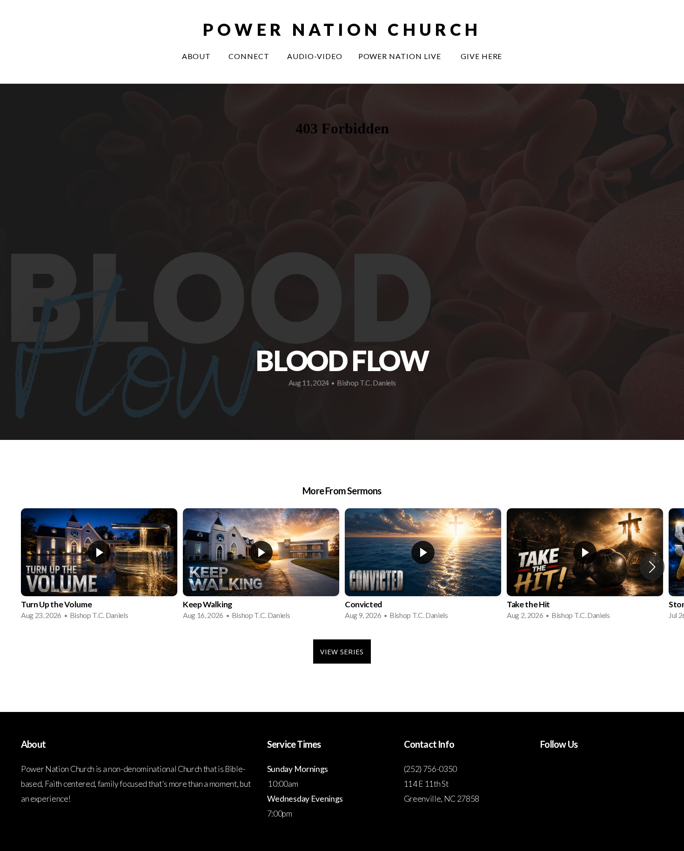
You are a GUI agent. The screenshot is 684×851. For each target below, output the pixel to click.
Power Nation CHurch (342, 29)
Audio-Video (314, 56)
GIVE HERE (482, 56)
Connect (249, 56)
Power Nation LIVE (401, 56)
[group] (99, 566)
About (197, 56)
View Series (341, 651)
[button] (652, 567)
